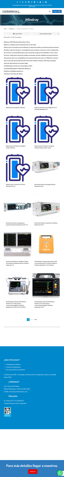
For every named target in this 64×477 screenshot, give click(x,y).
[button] (57, 11)
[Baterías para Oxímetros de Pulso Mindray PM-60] (17, 167)
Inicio (5, 28)
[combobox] (46, 33)
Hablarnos (33, 471)
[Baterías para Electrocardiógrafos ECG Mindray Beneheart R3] (46, 90)
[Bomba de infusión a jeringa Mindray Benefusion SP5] (46, 167)
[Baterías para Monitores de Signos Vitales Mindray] (17, 129)
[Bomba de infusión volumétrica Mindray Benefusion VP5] (46, 206)
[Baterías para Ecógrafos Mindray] (17, 90)
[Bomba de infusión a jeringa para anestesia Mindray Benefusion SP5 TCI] (17, 206)
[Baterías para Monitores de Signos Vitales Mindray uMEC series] (46, 129)
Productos (11, 28)
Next (35, 319)
